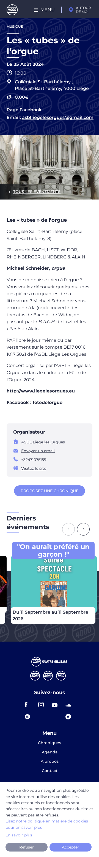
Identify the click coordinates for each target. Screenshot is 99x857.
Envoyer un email (38, 450)
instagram (42, 704)
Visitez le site (33, 468)
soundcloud (69, 704)
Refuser (26, 847)
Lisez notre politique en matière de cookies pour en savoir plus (47, 824)
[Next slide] (83, 529)
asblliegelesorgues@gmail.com (58, 117)
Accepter (70, 847)
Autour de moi (83, 10)
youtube (56, 704)
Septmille (61, 676)
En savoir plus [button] (19, 835)
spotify (29, 716)
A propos (50, 761)
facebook (29, 704)
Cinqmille (35, 676)
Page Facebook (24, 109)
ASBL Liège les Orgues (43, 442)
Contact (49, 771)
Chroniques (49, 743)
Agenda (49, 752)
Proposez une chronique (49, 490)
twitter (69, 716)
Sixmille (48, 676)
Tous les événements (37, 191)
